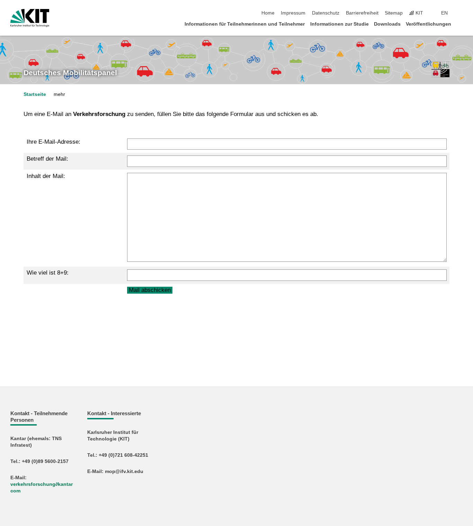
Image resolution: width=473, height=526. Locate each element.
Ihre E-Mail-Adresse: (53, 142)
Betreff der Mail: (47, 158)
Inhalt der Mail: (46, 176)
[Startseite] (460, 24)
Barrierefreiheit (362, 13)
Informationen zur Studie (339, 24)
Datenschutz (325, 13)
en (444, 13)
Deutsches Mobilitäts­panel (70, 73)
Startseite (35, 94)
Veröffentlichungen (428, 24)
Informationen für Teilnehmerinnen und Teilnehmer (245, 24)
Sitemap (394, 13)
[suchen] (460, 13)
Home (268, 13)
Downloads (387, 24)
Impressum (293, 13)
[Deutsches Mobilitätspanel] (440, 69)
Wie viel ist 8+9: (48, 272)
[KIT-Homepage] (30, 18)
